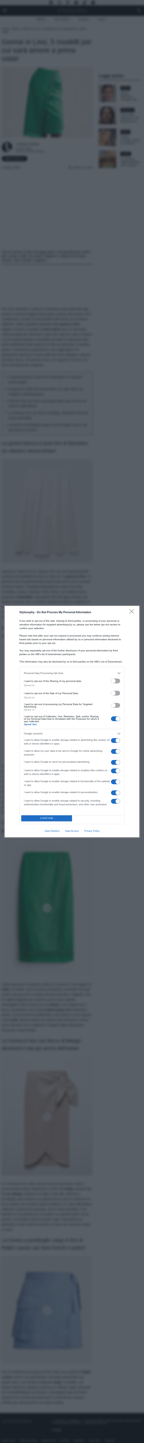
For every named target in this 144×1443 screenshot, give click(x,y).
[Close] (132, 612)
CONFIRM (46, 818)
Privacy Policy (92, 830)
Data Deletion (52, 830)
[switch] (115, 681)
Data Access (72, 830)
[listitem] (72, 673)
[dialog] (72, 722)
